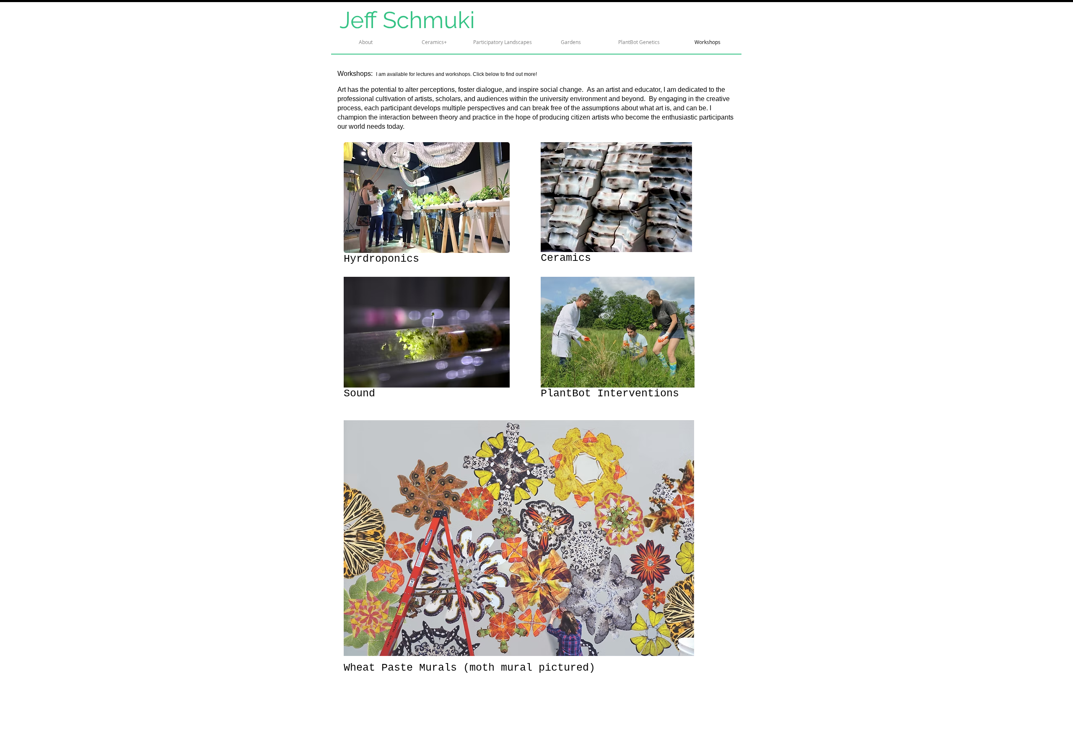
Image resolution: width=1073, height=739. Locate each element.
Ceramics (566, 258)
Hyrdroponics (381, 259)
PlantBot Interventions (610, 394)
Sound (359, 394)
